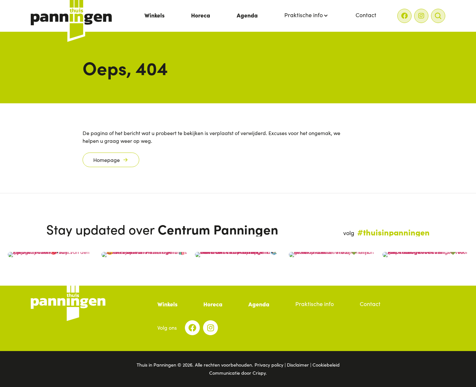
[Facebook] (404, 16)
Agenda (247, 15)
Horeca (200, 15)
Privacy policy (269, 364)
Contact (366, 15)
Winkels (154, 15)
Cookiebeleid (326, 364)
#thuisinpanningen (393, 231)
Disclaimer (298, 364)
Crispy (259, 373)
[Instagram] (421, 16)
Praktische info (303, 15)
